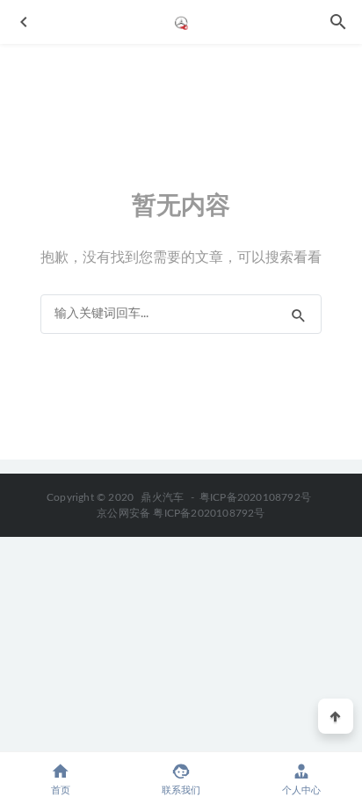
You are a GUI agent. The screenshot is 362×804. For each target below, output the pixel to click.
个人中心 (301, 790)
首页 (60, 790)
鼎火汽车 (162, 497)
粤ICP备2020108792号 (255, 497)
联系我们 (181, 790)
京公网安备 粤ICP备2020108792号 (180, 513)
